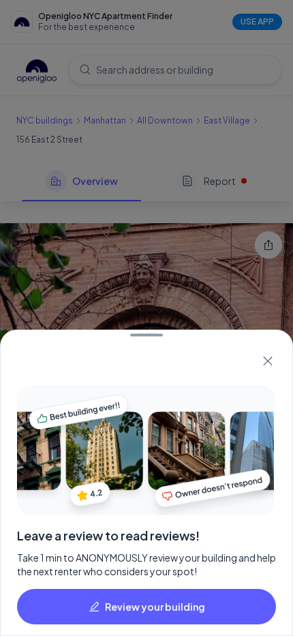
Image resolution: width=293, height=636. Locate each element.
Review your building (155, 607)
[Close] (267, 361)
